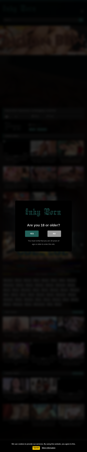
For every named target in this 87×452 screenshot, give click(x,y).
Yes (32, 234)
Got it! (36, 448)
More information (48, 448)
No (54, 234)
